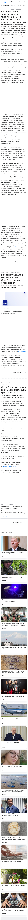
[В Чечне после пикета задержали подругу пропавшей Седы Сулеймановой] (14, 761)
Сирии (14, 466)
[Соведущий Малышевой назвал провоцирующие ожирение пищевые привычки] (14, 833)
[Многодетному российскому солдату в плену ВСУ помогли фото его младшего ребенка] (14, 618)
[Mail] (5, 2)
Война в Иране (17, 5)
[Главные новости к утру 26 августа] (14, 714)
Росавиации (22, 351)
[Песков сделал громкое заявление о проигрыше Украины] (14, 547)
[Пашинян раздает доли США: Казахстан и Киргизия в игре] (14, 642)
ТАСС (11, 272)
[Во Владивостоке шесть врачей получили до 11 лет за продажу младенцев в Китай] (14, 856)
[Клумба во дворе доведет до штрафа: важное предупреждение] (14, 880)
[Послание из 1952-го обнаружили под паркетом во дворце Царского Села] (14, 666)
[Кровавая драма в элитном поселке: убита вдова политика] (14, 595)
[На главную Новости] (9, 2)
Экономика (18, 9)
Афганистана (7, 466)
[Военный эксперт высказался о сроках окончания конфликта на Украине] (14, 571)
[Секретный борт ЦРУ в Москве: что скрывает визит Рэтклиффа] (14, 809)
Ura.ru (12, 9)
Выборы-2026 (6, 5)
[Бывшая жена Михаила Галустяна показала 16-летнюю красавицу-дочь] (14, 690)
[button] (14, 298)
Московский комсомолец (17, 382)
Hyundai (17, 247)
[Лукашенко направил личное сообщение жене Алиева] (14, 737)
